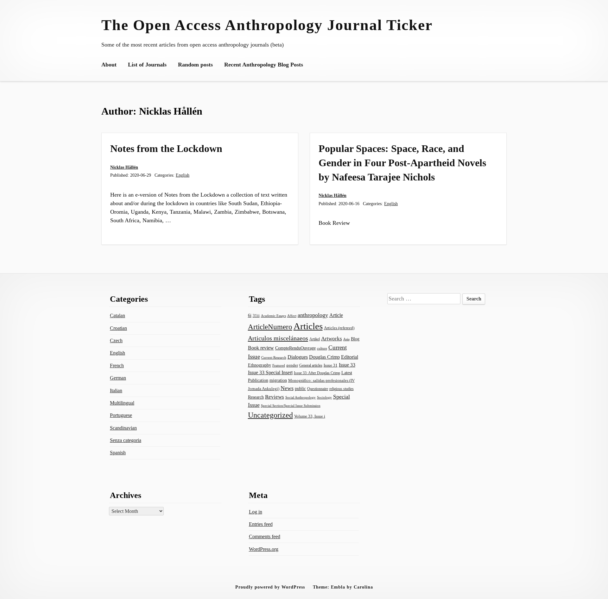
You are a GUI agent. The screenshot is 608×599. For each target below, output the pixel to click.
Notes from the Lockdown (166, 148)
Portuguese (121, 415)
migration (278, 380)
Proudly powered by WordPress (270, 587)
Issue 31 (331, 365)
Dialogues (298, 357)
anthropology (313, 315)
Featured (278, 365)
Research (256, 397)
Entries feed (261, 524)
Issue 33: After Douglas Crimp (317, 373)
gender (292, 365)
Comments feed (264, 536)
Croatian (118, 328)
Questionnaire (317, 389)
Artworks (331, 339)
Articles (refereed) (339, 328)
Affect (291, 316)
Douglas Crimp (324, 357)
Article (336, 315)
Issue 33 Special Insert (270, 372)
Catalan (117, 315)
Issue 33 (347, 365)
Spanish (118, 452)
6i (249, 315)
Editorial (349, 357)
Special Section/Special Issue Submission (290, 405)
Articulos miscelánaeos (278, 338)
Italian (116, 390)
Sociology (324, 397)
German (118, 378)
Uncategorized (270, 415)
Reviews (274, 397)
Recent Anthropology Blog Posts (263, 64)
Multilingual (122, 403)
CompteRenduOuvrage (295, 347)
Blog (355, 338)
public (300, 388)
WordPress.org (263, 549)
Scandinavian (123, 428)
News (287, 388)
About (109, 64)
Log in (255, 511)
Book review (261, 348)
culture (322, 348)
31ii (256, 315)
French (117, 365)
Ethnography (259, 365)
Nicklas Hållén (124, 167)
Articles (308, 326)
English (182, 175)
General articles (310, 365)
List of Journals (147, 64)
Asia (346, 339)
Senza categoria (125, 440)
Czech (116, 340)
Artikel (314, 339)
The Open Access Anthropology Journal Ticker (267, 24)
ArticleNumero (270, 327)
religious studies (341, 389)
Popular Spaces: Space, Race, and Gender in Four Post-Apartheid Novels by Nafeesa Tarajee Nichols (402, 163)
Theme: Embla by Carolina (343, 587)
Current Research (273, 357)
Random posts (195, 64)
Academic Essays (273, 316)
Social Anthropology (300, 397)
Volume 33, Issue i (309, 416)
